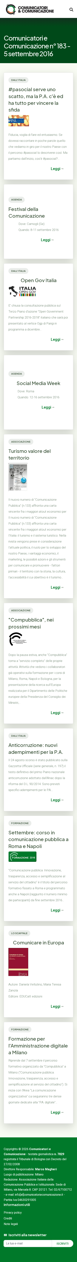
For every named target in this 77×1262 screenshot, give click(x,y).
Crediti (8, 1218)
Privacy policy (13, 1212)
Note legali (11, 1224)
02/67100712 (63, 1189)
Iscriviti (63, 1243)
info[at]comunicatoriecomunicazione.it (39, 1195)
